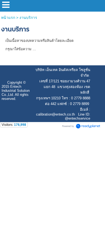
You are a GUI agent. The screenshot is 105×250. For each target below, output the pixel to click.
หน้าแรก (8, 17)
